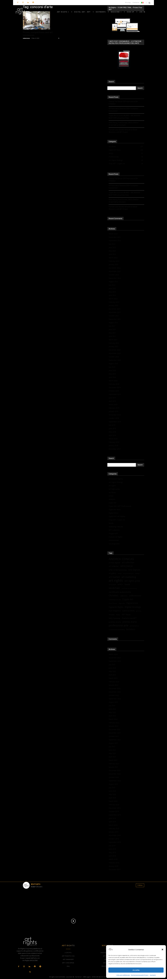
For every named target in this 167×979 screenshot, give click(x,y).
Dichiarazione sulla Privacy (140, 975)
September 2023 (115, 240)
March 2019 (113, 404)
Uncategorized (114, 544)
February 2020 (114, 384)
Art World (112, 492)
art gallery (112, 573)
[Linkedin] (28, 3)
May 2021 (112, 333)
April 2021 (112, 336)
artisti (120, 573)
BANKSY (120, 584)
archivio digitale (114, 563)
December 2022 (115, 268)
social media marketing (117, 629)
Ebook (111, 523)
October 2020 (114, 357)
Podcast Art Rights (115, 537)
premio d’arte (115, 622)
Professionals (114, 540)
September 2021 (115, 319)
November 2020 (115, 353)
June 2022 (112, 288)
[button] (162, 949)
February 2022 (114, 302)
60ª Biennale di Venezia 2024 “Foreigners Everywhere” (123, 110)
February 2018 (114, 442)
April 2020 (112, 377)
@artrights (35, 884)
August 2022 (113, 281)
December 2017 (115, 449)
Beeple (127, 584)
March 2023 (113, 258)
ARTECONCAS (126, 566)
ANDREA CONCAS (121, 559)
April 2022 (112, 295)
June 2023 (112, 247)
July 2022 (112, 285)
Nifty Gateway (114, 618)
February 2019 (114, 408)
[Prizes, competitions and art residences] (41, 20)
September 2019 (115, 394)
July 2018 (112, 425)
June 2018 (112, 428)
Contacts (153, 975)
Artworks (112, 499)
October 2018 (114, 418)
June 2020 (112, 370)
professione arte (118, 625)
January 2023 (113, 264)
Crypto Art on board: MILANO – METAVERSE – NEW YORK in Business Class (125, 117)
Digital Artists (113, 513)
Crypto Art (112, 503)
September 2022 (115, 278)
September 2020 (115, 360)
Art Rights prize (114, 489)
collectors (124, 596)
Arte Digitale (134, 570)
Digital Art (122, 603)
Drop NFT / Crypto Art (117, 520)
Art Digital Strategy (116, 482)
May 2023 (112, 251)
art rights (116, 580)
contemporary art (115, 600)
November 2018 (115, 415)
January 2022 (113, 305)
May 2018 (112, 432)
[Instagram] (23, 3)
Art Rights (112, 486)
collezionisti (135, 595)
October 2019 (114, 391)
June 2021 (112, 329)
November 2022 (115, 271)
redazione (26, 38)
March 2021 (113, 340)
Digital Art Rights (116, 607)
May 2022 (112, 292)
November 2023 (115, 237)
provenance (134, 626)
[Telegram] (40, 966)
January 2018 (113, 445)
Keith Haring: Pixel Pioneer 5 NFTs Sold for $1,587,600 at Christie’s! (123, 124)
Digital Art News (115, 509)
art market (114, 577)
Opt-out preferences (123, 975)
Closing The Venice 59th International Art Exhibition (123, 103)
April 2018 (112, 435)
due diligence (115, 610)
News (118, 615)
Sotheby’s (130, 629)
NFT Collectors (114, 530)
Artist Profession (128, 573)
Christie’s (113, 595)
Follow (140, 885)
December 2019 (115, 387)
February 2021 (114, 343)
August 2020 (113, 363)
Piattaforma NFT (129, 618)
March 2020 (113, 381)
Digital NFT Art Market (117, 516)
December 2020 (115, 350)
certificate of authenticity (129, 588)
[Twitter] (30, 972)
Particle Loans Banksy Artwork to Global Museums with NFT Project (123, 131)
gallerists (138, 611)
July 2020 (112, 367)
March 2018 (113, 439)
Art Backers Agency (116, 479)
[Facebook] (18, 3)
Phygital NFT (113, 533)
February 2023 (114, 261)
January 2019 (113, 411)
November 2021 (115, 312)
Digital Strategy (133, 607)
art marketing (129, 577)
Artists (111, 496)
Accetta (136, 970)
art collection (128, 562)
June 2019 (112, 398)
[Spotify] (33, 3)
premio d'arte (129, 622)
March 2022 (113, 299)
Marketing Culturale (116, 527)
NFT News (126, 614)
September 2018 (115, 422)
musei (111, 614)
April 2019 (112, 401)
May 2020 (112, 374)
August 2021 (113, 322)
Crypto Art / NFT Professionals (120, 506)
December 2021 (115, 309)
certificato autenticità (120, 592)
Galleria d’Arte (128, 610)
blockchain (114, 588)
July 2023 (112, 244)
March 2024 (113, 234)
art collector (114, 566)
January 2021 (113, 346)
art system (112, 584)
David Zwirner (113, 603)
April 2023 (112, 254)
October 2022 (114, 275)
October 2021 (114, 316)
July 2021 (112, 326)
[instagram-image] (33, 900)
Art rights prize (132, 581)
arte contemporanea (118, 570)
